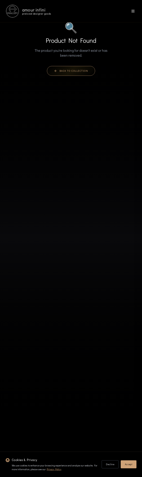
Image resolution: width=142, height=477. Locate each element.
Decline (110, 464)
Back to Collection (74, 70)
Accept (128, 464)
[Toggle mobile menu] (133, 11)
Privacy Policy (54, 469)
